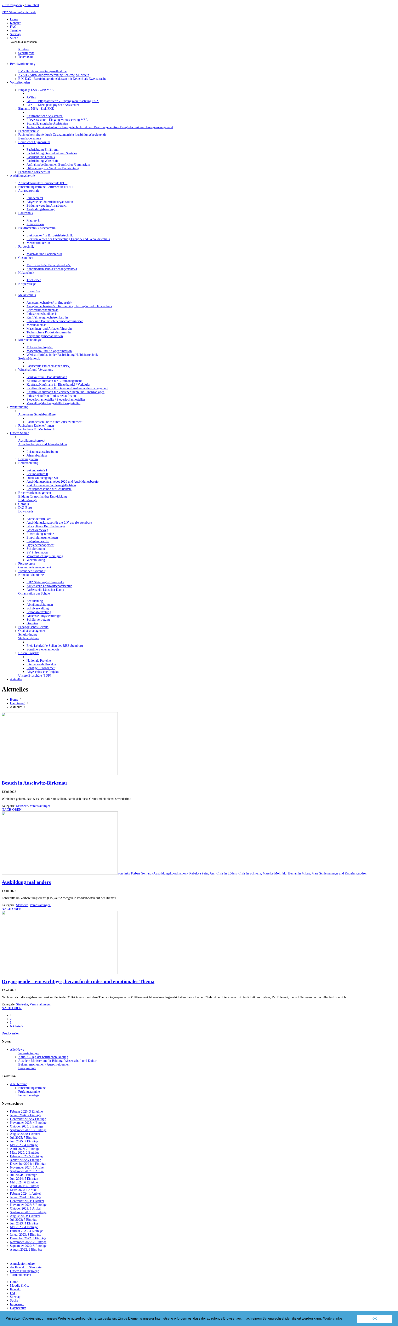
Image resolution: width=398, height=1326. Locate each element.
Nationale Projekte (39, 660)
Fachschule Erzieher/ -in (34, 172)
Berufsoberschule (29, 138)
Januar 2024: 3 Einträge (25, 1197)
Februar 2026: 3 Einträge (26, 1111)
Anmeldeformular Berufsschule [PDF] (43, 183)
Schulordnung (36, 548)
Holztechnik (26, 272)
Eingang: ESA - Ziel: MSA (36, 90)
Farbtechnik (26, 246)
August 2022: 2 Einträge (26, 1249)
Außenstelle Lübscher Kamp (45, 589)
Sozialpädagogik (29, 358)
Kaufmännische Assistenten (45, 116)
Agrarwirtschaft (28, 190)
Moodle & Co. (19, 1285)
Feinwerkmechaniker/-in (42, 310)
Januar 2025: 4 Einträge (25, 1160)
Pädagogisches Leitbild (33, 627)
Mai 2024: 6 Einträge (24, 1182)
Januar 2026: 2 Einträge (25, 1115)
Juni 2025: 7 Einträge (24, 1141)
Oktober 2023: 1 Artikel (25, 1208)
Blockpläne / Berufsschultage (46, 526)
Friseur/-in (33, 291)
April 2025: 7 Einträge (24, 1148)
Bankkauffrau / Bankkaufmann (47, 377)
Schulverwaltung (38, 608)
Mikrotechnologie (29, 339)
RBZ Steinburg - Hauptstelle (45, 582)
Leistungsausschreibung (42, 451)
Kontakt (15, 23)
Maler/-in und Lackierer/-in (44, 254)
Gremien (32, 623)
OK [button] (375, 1318)
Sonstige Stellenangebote (43, 649)
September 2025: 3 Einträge (28, 1130)
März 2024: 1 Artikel (23, 1190)
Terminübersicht (20, 1274)
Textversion (26, 56)
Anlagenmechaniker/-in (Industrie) (49, 302)
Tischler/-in (34, 280)
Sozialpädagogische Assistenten (47, 123)
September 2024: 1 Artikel (27, 1171)
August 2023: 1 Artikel (25, 1216)
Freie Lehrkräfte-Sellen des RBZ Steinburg (55, 645)
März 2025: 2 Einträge (24, 1152)
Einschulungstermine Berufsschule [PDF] (45, 187)
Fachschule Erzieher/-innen (36, 425)
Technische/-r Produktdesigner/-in (49, 332)
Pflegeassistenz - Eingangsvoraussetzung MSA (57, 119)
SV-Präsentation (37, 552)
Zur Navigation (12, 5)
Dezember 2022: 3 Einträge (28, 1238)
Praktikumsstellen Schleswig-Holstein (51, 485)
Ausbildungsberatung (41, 209)
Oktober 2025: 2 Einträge (26, 1126)
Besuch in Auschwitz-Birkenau (34, 783)
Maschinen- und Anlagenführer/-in (49, 351)
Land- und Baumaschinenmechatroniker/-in (55, 321)
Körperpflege (27, 284)
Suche (14, 38)
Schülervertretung (38, 619)
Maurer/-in (33, 220)
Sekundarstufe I (37, 470)
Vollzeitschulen (20, 82)
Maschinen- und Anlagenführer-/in (49, 328)
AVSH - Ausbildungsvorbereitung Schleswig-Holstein (53, 75)
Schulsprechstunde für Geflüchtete (49, 489)
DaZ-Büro (25, 507)
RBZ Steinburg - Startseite (19, 12)
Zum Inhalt (31, 5)
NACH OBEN (12, 809)
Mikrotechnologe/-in (40, 347)
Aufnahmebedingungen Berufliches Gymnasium (58, 164)
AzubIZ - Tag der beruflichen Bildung (43, 1057)
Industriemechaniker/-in (42, 313)
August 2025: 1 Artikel (25, 1134)
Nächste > (16, 1026)
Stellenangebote (28, 638)
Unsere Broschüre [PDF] (34, 675)
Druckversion (10, 1033)
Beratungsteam (28, 459)
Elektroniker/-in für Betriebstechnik (50, 235)
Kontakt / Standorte (31, 574)
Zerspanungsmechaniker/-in (45, 336)
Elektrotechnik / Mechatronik (37, 228)
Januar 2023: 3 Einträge (25, 1234)
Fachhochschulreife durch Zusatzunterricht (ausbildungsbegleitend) (62, 134)
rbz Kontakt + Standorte (25, 1267)
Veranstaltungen (40, 806)
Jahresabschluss (37, 455)
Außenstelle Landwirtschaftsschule (49, 586)
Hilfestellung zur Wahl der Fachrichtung (53, 168)
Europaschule (27, 1068)
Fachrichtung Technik (41, 157)
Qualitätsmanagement (32, 630)
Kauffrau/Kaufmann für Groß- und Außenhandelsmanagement (67, 388)
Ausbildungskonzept (31, 440)
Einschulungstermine (40, 533)
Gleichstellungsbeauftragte (44, 616)
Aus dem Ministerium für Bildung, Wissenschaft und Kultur (57, 1060)
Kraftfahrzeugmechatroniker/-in (47, 317)
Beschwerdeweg (37, 530)
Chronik (23, 504)
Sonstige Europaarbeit (41, 668)
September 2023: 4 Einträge (28, 1212)
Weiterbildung (19, 407)
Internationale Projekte (41, 664)
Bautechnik (25, 213)
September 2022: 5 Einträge (28, 1245)
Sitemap (15, 34)
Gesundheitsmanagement (34, 567)
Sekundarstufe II (37, 474)
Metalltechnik (27, 295)
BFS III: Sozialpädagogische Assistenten (53, 105)
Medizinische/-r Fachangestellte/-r (49, 265)
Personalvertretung (39, 612)
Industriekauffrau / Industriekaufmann (51, 395)
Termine (15, 30)
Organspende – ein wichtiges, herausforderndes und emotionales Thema (78, 981)
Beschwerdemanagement (34, 492)
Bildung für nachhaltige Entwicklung (42, 496)
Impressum (17, 1304)
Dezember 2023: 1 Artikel (27, 1201)
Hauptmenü (17, 703)
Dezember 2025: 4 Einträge (28, 1119)
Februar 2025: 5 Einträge (26, 1156)
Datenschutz (18, 1308)
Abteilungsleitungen (40, 604)
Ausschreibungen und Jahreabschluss (42, 444)
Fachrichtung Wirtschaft (42, 160)
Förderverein (26, 563)
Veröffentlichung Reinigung (45, 556)
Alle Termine (18, 1084)
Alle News (17, 1049)
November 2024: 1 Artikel (27, 1167)
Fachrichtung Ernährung (42, 149)
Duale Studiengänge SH (42, 478)
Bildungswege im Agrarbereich (47, 205)
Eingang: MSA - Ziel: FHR (36, 108)
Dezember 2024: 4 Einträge (28, 1163)
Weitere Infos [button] (332, 1318)
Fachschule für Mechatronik (36, 429)
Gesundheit (25, 257)
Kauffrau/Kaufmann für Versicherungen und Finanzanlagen (65, 392)
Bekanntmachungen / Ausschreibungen (43, 1064)
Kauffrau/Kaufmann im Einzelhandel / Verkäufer (58, 384)
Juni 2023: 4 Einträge (24, 1223)
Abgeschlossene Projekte (43, 671)
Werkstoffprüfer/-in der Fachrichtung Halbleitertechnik (62, 354)
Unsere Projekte (28, 653)
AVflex (31, 97)
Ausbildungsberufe (22, 175)
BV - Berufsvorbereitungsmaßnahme (42, 71)
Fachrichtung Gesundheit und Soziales (52, 153)
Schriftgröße (26, 53)
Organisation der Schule (34, 593)
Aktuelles (16, 679)
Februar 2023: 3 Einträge (26, 1231)
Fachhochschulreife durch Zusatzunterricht (54, 422)
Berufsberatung (28, 463)
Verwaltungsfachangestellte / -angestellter (53, 403)
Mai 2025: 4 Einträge (24, 1145)
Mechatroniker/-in (38, 243)
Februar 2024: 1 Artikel (25, 1193)
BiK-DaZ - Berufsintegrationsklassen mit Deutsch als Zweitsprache (62, 78)
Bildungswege (27, 500)
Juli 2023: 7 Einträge (23, 1219)
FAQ (13, 26)
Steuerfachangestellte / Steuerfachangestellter (56, 399)
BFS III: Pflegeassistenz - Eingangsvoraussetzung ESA (63, 101)
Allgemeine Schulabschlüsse (37, 414)
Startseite (22, 806)
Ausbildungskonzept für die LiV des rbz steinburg (59, 522)
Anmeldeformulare (39, 519)
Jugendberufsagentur (31, 571)
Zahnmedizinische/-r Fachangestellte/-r (52, 269)
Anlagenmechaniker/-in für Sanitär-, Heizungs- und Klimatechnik (69, 306)
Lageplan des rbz (38, 541)
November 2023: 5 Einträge (28, 1204)
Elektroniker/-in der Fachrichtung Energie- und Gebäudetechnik (68, 239)
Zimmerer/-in (35, 224)
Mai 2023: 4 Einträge (24, 1227)
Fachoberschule (28, 131)
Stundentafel (35, 198)
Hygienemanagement (40, 545)
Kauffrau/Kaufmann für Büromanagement (54, 381)
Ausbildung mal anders (26, 882)
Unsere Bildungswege (24, 1271)
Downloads (25, 511)
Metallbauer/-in (36, 325)
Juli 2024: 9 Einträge (23, 1175)
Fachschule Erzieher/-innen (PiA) (48, 366)
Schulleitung (35, 601)
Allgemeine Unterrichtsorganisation (50, 201)
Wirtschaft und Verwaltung (35, 369)
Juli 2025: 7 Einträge (23, 1137)
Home (14, 19)
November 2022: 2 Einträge (28, 1242)
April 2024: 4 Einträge (24, 1186)
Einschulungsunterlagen (42, 537)
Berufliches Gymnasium (34, 142)
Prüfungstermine (29, 1091)
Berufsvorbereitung (22, 63)
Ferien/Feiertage (28, 1095)
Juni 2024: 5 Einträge (24, 1178)
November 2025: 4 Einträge (28, 1122)
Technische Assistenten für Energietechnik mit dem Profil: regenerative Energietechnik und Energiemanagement (100, 127)
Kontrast (23, 49)
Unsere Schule (19, 433)
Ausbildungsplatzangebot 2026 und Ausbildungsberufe (62, 481)
